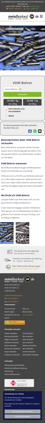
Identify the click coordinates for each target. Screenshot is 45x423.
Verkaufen (22, 94)
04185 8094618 (12, 302)
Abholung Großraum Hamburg (15, 368)
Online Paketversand (12, 374)
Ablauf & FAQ (27, 312)
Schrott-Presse (9, 309)
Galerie (7, 318)
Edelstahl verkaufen (11, 342)
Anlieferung (8, 371)
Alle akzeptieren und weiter (22, 412)
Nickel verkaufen (10, 346)
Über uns (25, 309)
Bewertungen (9, 312)
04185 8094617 (13, 298)
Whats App (35, 6)
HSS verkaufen (27, 342)
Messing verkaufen (11, 336)
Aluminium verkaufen (12, 349)
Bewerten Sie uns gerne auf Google (25, 269)
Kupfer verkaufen (10, 333)
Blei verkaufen (27, 336)
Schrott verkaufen (28, 352)
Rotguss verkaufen (11, 339)
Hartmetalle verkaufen (30, 355)
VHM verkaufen (28, 339)
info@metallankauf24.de (13, 295)
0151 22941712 (32, 8)
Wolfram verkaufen (29, 346)
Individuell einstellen (22, 416)
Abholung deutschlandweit (14, 365)
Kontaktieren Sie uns (12, 315)
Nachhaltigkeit (27, 315)
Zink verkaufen (27, 333)
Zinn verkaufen (28, 349)
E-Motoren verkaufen (12, 355)
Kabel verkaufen (10, 352)
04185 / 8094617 (16, 6)
